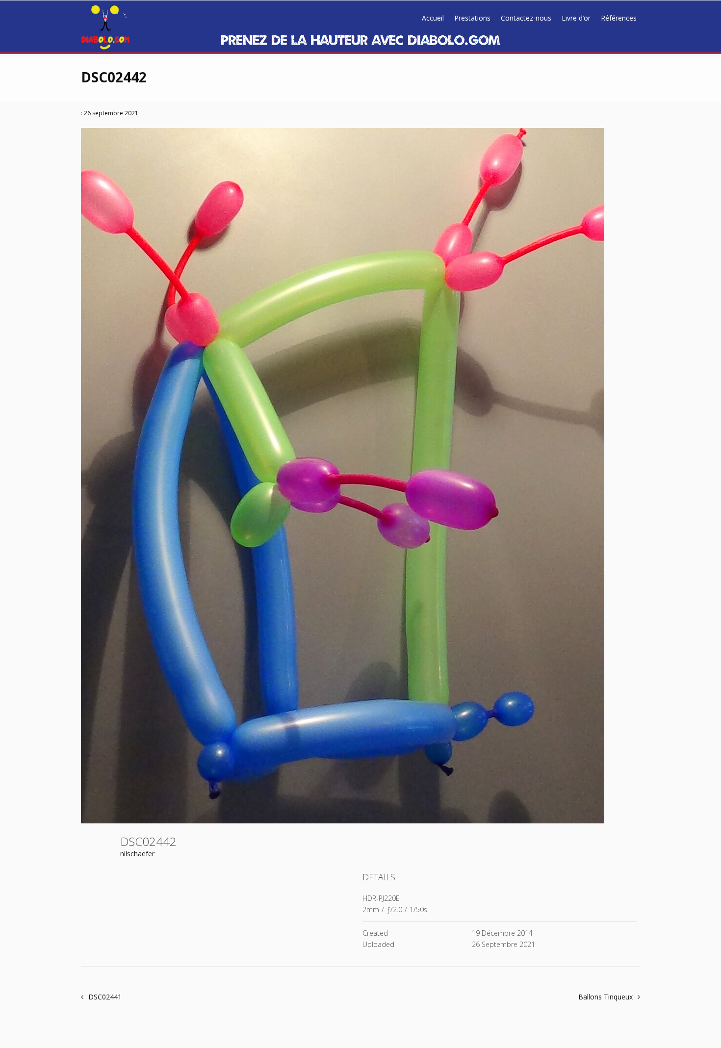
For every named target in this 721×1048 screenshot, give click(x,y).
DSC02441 (105, 996)
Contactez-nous (526, 18)
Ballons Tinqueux (605, 996)
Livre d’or (576, 18)
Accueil (433, 18)
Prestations (472, 18)
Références (619, 18)
